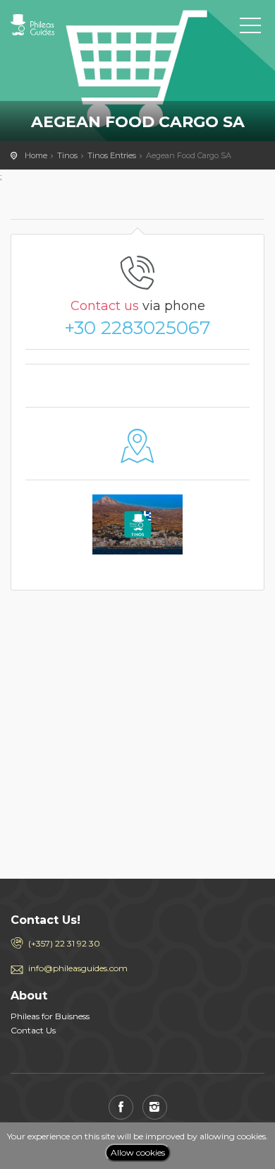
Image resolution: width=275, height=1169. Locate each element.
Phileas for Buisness (50, 1016)
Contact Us (33, 1030)
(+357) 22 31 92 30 (64, 943)
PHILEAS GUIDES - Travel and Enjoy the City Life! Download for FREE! (74, 24)
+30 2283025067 (137, 328)
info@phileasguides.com (78, 968)
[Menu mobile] (250, 28)
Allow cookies (138, 1152)
